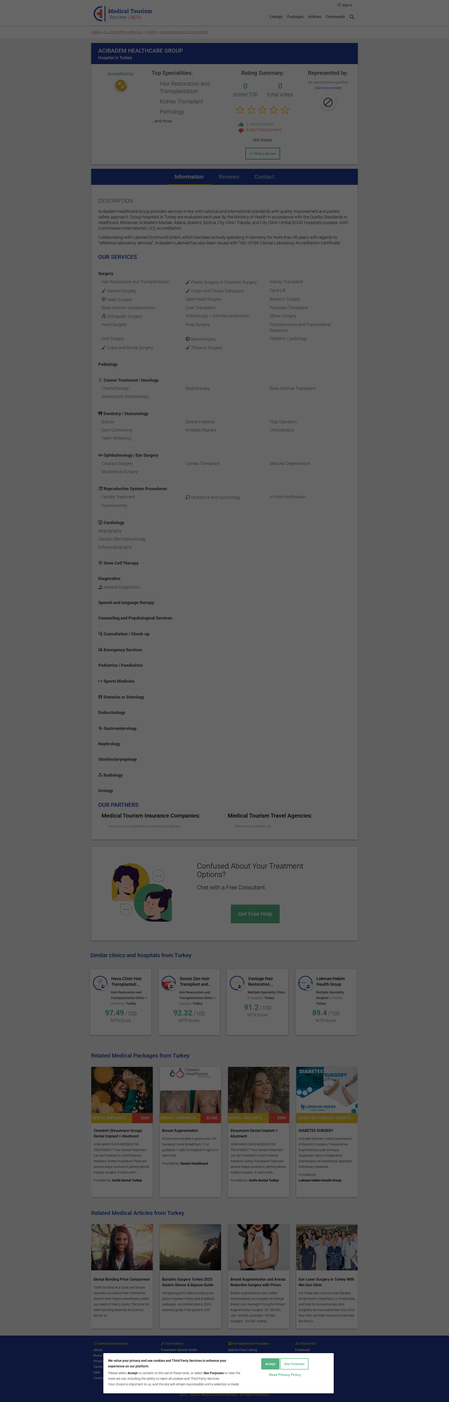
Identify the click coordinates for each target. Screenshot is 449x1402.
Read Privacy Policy (285, 1375)
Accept (270, 1364)
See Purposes (294, 1364)
